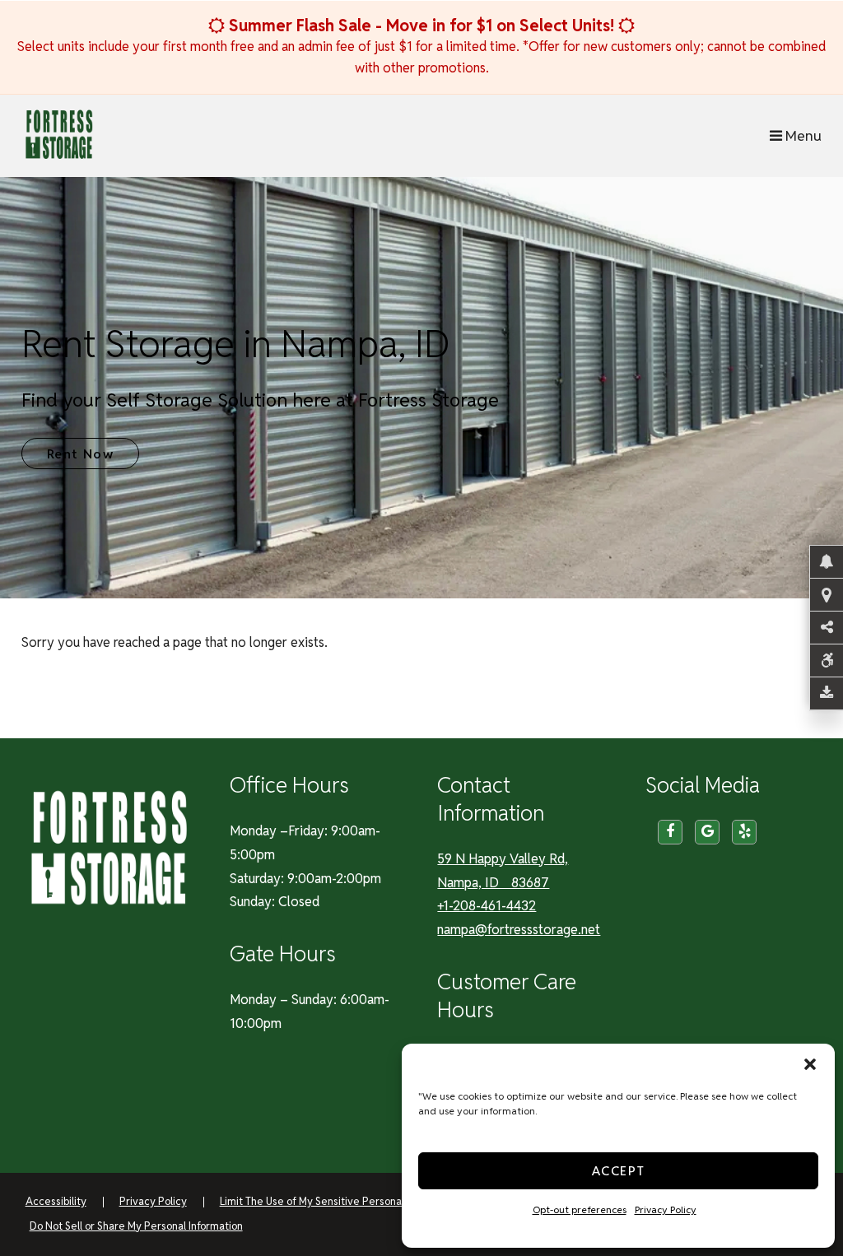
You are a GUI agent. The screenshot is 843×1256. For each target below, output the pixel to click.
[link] (421, 387)
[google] (707, 832)
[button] (810, 1064)
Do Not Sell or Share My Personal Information (136, 1226)
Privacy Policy (665, 1209)
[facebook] (670, 832)
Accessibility (56, 1201)
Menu (802, 135)
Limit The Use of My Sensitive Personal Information (340, 1201)
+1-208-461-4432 (486, 905)
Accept (618, 1171)
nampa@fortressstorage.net (518, 929)
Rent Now (80, 454)
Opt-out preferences (579, 1209)
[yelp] (744, 832)
